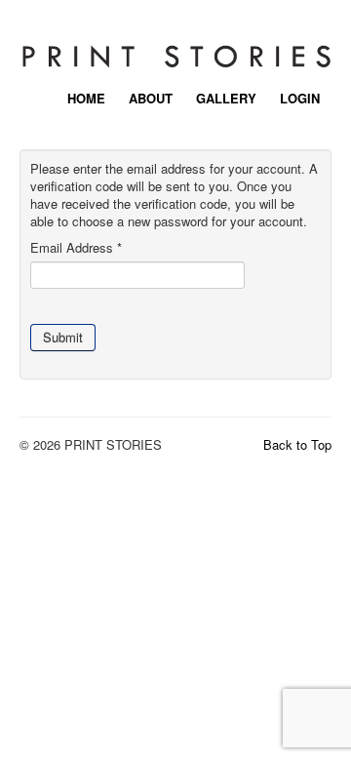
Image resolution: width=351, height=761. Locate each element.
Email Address (76, 248)
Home (86, 97)
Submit (63, 337)
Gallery (226, 97)
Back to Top (297, 444)
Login (300, 97)
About (151, 97)
